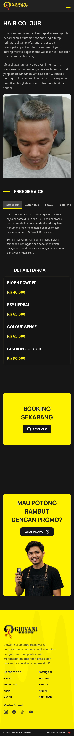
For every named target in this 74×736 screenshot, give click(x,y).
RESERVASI (40, 429)
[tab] (12, 205)
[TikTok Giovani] (22, 713)
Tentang (44, 678)
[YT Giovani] (30, 713)
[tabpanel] (37, 233)
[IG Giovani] (5, 713)
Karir (6, 690)
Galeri (7, 678)
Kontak (43, 684)
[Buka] (68, 6)
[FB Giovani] (14, 713)
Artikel (43, 690)
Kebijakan (45, 696)
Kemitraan (10, 684)
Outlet (7, 696)
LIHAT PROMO (34, 531)
